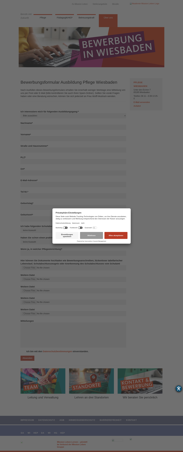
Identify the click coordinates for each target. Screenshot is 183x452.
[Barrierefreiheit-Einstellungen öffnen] (179, 388)
